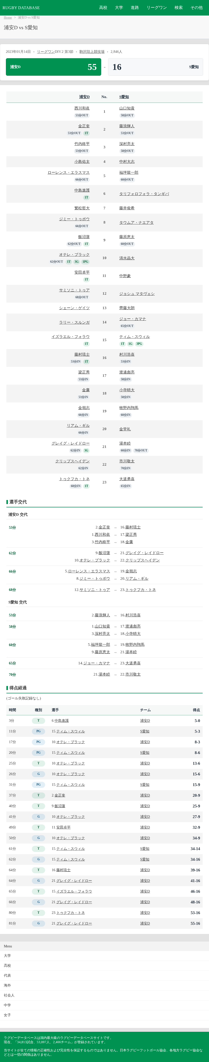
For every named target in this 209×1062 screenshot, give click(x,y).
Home (8, 17)
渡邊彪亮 (127, 372)
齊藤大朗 (127, 308)
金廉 (86, 390)
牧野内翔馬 (128, 407)
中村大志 (127, 161)
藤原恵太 (127, 237)
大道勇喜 (127, 479)
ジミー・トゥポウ (74, 219)
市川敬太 (127, 461)
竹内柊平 (82, 144)
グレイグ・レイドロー (70, 443)
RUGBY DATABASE (21, 8)
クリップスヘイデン (72, 461)
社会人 (9, 995)
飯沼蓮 (84, 237)
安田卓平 (82, 272)
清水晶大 (127, 258)
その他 (196, 7)
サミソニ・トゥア (74, 290)
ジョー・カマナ (132, 319)
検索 (179, 7)
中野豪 (125, 276)
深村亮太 (127, 144)
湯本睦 (125, 443)
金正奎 (84, 126)
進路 (135, 7)
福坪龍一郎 (128, 172)
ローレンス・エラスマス (69, 172)
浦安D (84, 97)
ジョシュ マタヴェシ (137, 293)
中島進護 (82, 190)
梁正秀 (84, 372)
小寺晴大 (127, 390)
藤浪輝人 (127, 126)
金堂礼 (125, 429)
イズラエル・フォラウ (70, 336)
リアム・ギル (78, 425)
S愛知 (124, 97)
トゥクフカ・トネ (74, 479)
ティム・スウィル (134, 336)
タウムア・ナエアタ (136, 222)
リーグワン (157, 7)
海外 (7, 985)
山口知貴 (127, 108)
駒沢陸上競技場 (92, 52)
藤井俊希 (127, 208)
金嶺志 (84, 407)
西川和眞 (82, 108)
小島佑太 (82, 161)
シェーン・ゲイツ (74, 308)
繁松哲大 (82, 208)
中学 (7, 1005)
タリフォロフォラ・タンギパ (144, 194)
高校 (103, 7)
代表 (7, 975)
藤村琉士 (82, 354)
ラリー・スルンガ (74, 322)
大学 (119, 7)
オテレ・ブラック (74, 254)
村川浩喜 (127, 354)
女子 (7, 1015)
